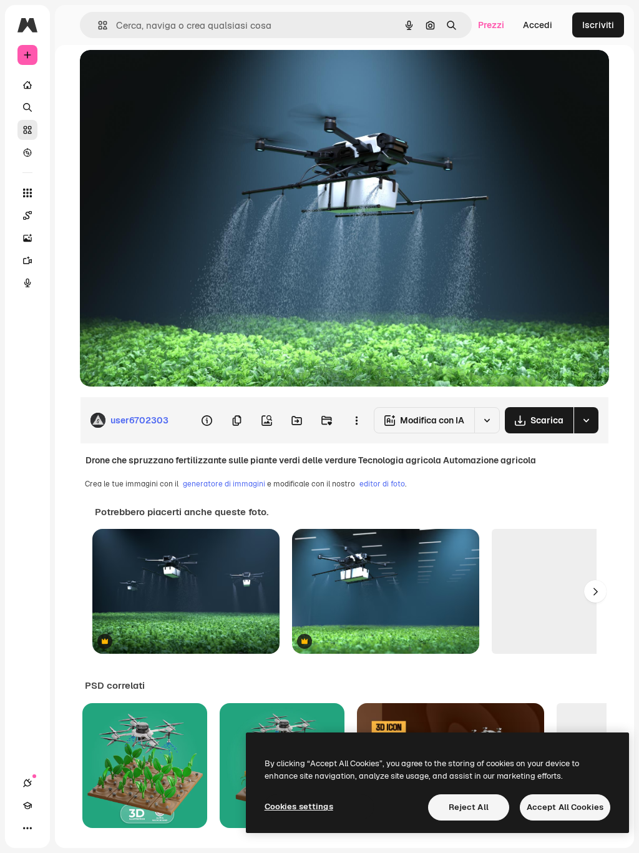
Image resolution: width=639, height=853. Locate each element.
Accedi (537, 25)
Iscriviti (598, 25)
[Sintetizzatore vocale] (27, 283)
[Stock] (27, 130)
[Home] (27, 85)
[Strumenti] (27, 193)
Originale (162, 73)
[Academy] (27, 806)
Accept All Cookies (565, 807)
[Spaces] (27, 215)
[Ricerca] (27, 107)
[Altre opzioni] (356, 420)
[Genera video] (27, 260)
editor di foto (382, 484)
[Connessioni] (27, 783)
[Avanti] (595, 591)
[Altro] (27, 828)
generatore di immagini (224, 484)
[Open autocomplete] (97, 25)
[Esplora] (27, 152)
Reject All (469, 807)
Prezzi (491, 25)
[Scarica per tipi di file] (585, 420)
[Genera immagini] (27, 238)
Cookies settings (299, 806)
